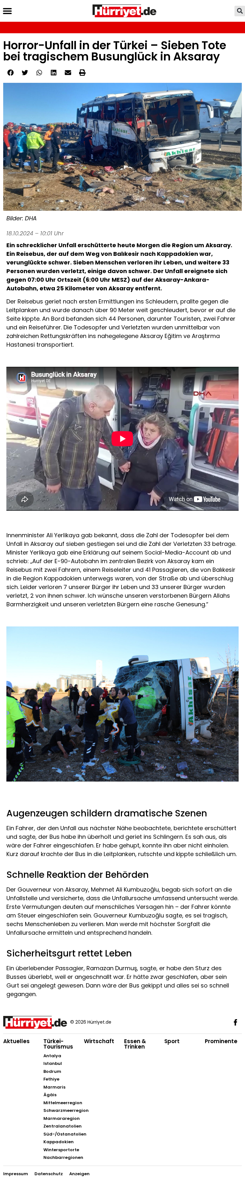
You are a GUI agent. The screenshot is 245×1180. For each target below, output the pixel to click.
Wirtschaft (99, 1041)
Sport (172, 1041)
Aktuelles (16, 1041)
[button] (7, 11)
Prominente (221, 1041)
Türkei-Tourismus (58, 1043)
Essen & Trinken (135, 1043)
